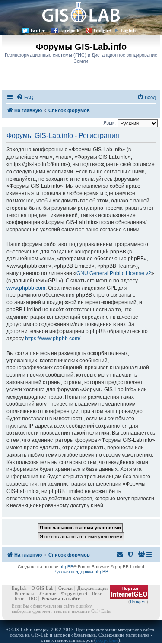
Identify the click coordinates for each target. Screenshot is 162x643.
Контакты (24, 593)
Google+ (102, 30)
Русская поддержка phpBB (81, 571)
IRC (33, 598)
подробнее (107, 640)
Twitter (37, 30)
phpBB (66, 566)
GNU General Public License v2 (113, 273)
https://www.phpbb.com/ (52, 339)
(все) (82, 593)
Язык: (109, 122)
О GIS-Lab (43, 588)
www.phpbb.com (25, 288)
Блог (19, 598)
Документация (92, 588)
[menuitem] (25, 97)
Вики (97, 593)
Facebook (69, 30)
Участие (47, 593)
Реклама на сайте (60, 598)
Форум (68, 593)
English (128, 30)
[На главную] (81, 12)
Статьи (65, 588)
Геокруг (138, 601)
